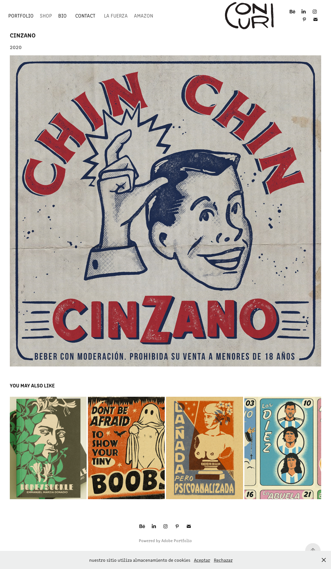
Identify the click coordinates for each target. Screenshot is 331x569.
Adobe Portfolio (176, 540)
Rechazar (223, 560)
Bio (62, 15)
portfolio (21, 15)
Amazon (143, 15)
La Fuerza (116, 15)
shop (46, 15)
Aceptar (202, 560)
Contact (85, 15)
